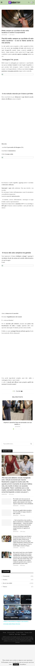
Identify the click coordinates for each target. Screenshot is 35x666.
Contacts (23, 634)
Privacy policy (11, 632)
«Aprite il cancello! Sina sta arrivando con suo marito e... (17, 423)
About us (11, 634)
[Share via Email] (21, 391)
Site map (17, 634)
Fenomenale (18, 576)
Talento (18, 586)
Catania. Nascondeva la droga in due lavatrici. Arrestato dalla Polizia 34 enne (17, 607)
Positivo (18, 579)
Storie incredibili (18, 583)
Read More (23, 664)
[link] (6, 607)
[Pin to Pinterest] (19, 391)
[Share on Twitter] (18, 391)
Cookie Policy (19, 632)
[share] (28, 606)
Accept (16, 664)
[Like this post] (14, 391)
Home (4, 632)
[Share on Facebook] (16, 391)
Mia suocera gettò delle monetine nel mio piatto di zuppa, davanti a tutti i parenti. (22, 512)
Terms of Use (28, 632)
